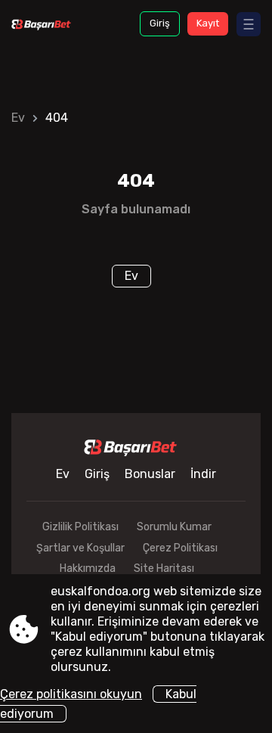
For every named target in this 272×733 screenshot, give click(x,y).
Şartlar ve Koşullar (80, 548)
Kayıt (207, 23)
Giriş (160, 23)
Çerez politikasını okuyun (71, 694)
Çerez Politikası (180, 548)
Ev (18, 117)
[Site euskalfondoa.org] (45, 23)
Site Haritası (164, 568)
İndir (203, 474)
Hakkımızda (88, 568)
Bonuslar (150, 474)
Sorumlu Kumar (174, 526)
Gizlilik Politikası (80, 526)
